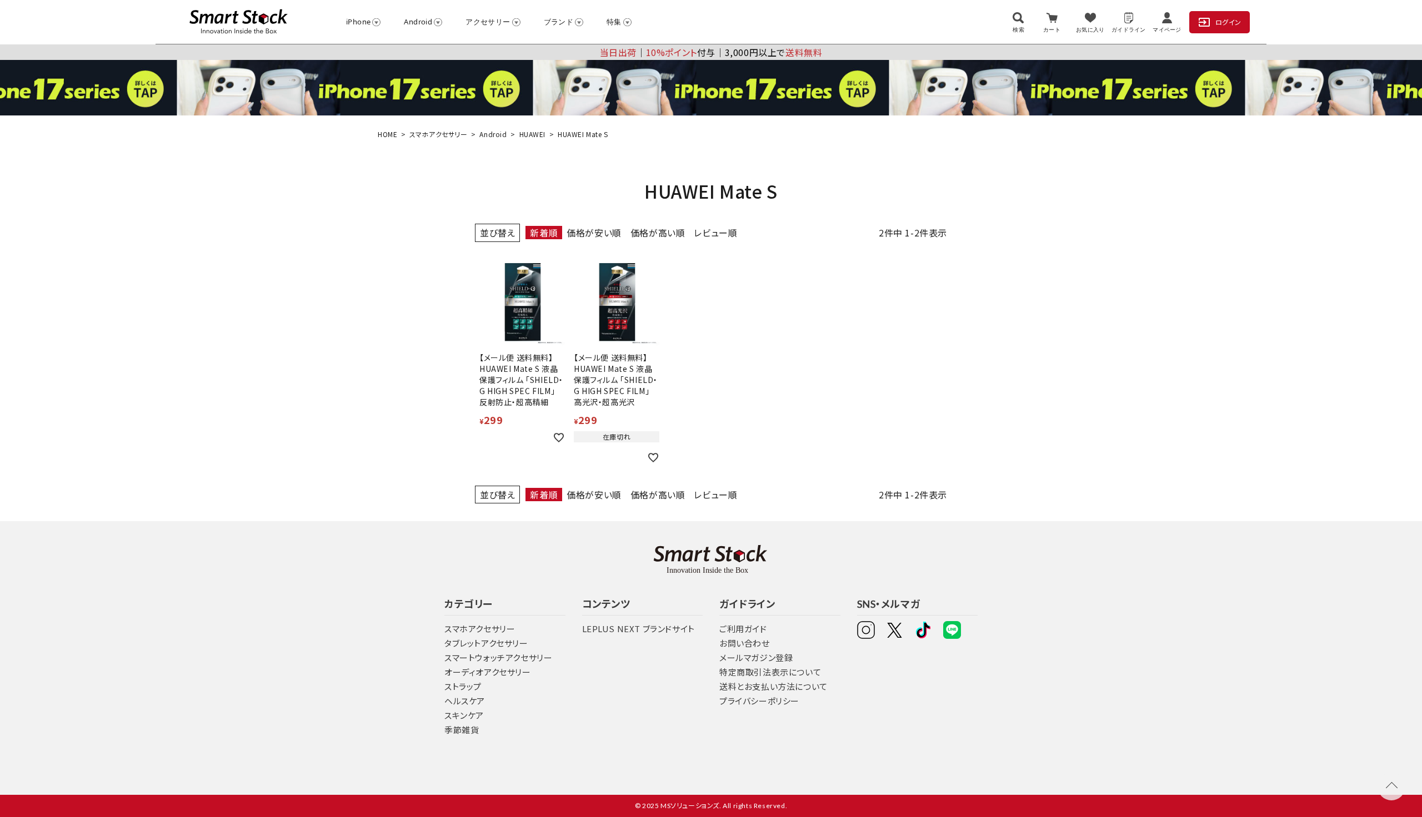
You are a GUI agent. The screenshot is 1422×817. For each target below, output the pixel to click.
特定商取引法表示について (770, 672)
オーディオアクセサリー (487, 672)
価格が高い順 (657, 232)
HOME (387, 134)
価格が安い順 (594, 232)
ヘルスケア (464, 701)
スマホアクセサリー (438, 134)
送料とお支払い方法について (773, 686)
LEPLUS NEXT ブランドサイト (638, 628)
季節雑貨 (461, 729)
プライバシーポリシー (759, 701)
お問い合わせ (744, 643)
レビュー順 (715, 232)
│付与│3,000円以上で (711, 52)
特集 (614, 22)
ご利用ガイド (743, 628)
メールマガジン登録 (756, 657)
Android (418, 22)
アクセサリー (487, 22)
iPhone (358, 22)
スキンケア (464, 715)
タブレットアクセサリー (486, 643)
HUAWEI (532, 134)
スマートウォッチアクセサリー (498, 657)
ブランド (559, 22)
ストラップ (463, 686)
